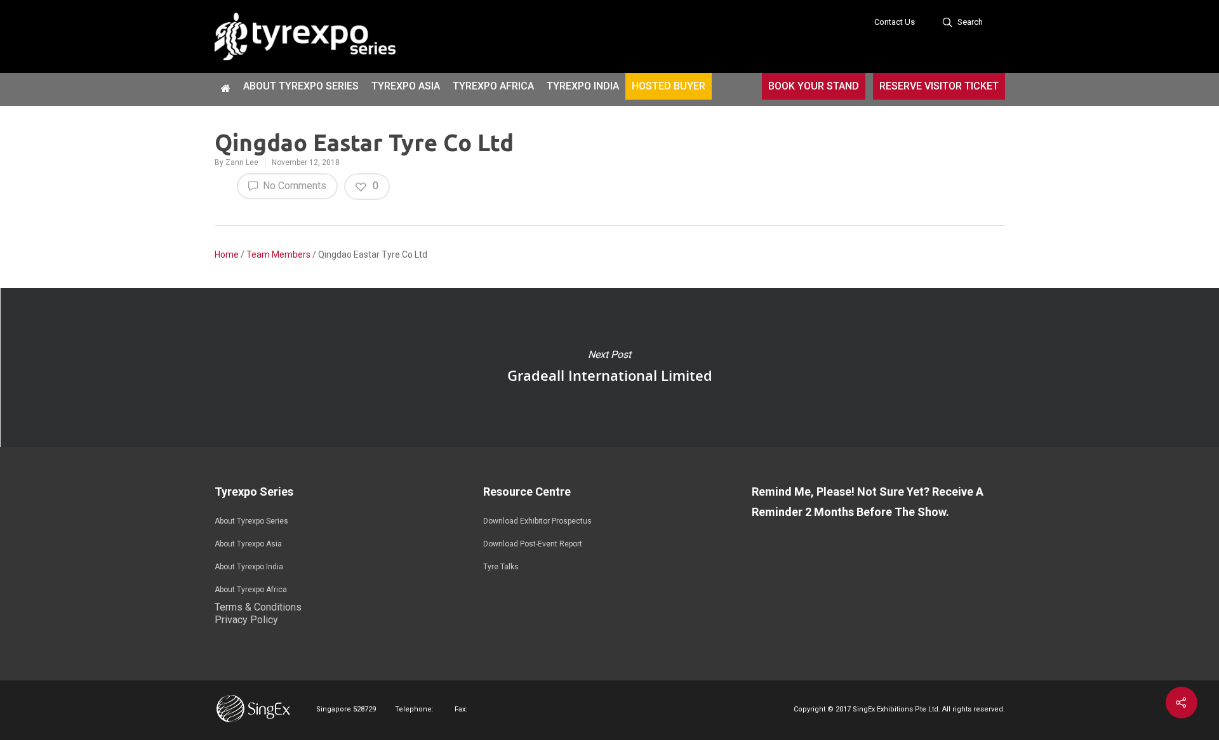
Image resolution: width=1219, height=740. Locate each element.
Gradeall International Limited (609, 367)
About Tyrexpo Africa (251, 589)
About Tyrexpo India (249, 566)
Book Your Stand (813, 86)
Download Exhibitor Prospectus (537, 521)
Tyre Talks (501, 566)
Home (227, 254)
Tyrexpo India (583, 86)
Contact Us (894, 22)
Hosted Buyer (668, 86)
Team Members (278, 254)
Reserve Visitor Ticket (939, 86)
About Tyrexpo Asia (248, 543)
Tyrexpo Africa (493, 86)
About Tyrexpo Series (301, 86)
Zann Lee (241, 162)
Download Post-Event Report (532, 543)
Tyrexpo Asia (405, 86)
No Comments (293, 186)
